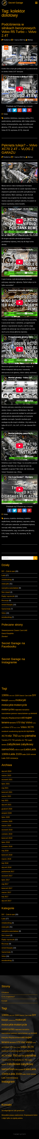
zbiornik (26, 130)
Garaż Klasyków (8, 633)
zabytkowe (13, 744)
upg (20, 124)
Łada (3, 575)
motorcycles (8, 709)
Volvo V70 (8, 727)
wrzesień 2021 (7, 779)
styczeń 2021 (6, 805)
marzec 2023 (6, 775)
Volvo (4, 613)
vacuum (14, 127)
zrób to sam (19, 750)
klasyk (5, 700)
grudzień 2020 (7, 809)
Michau (30, 40)
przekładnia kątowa (27, 524)
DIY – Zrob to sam (8, 571)
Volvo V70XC (17, 727)
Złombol (5, 636)
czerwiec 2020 (7, 821)
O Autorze (5, 992)
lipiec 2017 (6, 880)
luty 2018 (5, 863)
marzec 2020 (6, 825)
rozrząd (4, 528)
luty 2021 (5, 800)
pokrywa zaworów (12, 524)
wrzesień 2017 (7, 876)
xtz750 (21, 736)
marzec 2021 (6, 796)
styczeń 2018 (6, 867)
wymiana (30, 731)
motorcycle (20, 704)
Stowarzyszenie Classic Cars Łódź (14, 630)
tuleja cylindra (30, 121)
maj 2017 (5, 884)
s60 (23, 717)
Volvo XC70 (27, 727)
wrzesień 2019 (7, 830)
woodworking (6, 617)
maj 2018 (5, 851)
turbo (4, 124)
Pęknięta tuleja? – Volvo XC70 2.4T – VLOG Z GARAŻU (19, 148)
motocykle (5, 584)
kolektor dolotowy (10, 118)
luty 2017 (5, 897)
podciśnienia (16, 121)
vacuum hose (23, 127)
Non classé (6, 592)
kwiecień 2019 (7, 838)
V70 (18, 722)
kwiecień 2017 (7, 888)
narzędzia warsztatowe (10, 588)
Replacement (15, 718)
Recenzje (5, 600)
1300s (5, 695)
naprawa (18, 710)
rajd (29, 713)
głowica (6, 518)
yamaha (30, 735)
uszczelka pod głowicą (26, 530)
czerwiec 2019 (7, 834)
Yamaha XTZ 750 (8, 740)
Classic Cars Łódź (25, 695)
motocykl (20, 700)
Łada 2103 (15, 754)
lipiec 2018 (6, 842)
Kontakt (4, 1001)
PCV (31, 118)
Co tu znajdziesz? (8, 997)
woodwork (5, 731)
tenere (12, 722)
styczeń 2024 (6, 771)
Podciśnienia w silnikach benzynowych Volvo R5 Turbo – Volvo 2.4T (19, 29)
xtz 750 (13, 735)
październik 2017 (8, 871)
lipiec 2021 (6, 784)
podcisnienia (6, 121)
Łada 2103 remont (29, 754)
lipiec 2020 (6, 817)
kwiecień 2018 (7, 855)
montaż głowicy (16, 521)
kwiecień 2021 (7, 792)
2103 (17, 695)
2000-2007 (12, 695)
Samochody (6, 609)
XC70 (5, 735)
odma (27, 118)
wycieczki (22, 731)
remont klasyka (7, 605)
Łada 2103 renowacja (10, 758)
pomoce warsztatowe (19, 713)
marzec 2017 (6, 892)
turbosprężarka (12, 124)
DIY (34, 695)
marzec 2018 (6, 859)
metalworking (6, 579)
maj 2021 (5, 788)
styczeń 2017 (6, 901)
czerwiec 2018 (7, 846)
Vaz (23, 722)
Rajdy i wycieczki (8, 596)
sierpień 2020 (7, 813)
